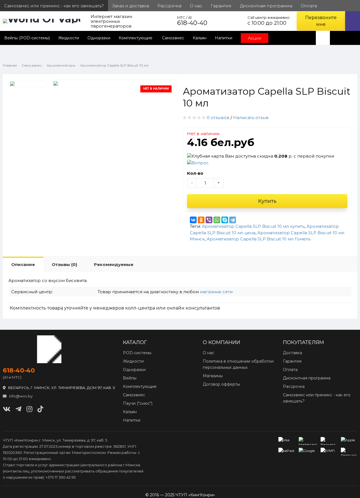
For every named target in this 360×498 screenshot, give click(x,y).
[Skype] (224, 220)
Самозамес (173, 37)
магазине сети (216, 291)
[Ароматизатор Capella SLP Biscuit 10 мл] (27, 83)
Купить (267, 201)
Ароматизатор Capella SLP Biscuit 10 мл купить (253, 226)
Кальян (199, 37)
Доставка (292, 352)
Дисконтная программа (306, 378)
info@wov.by (20, 396)
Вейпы (129, 378)
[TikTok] (40, 409)
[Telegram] (232, 220)
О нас (208, 352)
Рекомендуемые (113, 264)
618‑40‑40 (19, 370)
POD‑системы (137, 352)
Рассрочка (294, 386)
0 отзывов (218, 117)
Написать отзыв (251, 117)
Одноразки (98, 37)
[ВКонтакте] (193, 220)
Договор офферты (221, 384)
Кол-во (195, 173)
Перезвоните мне (321, 21)
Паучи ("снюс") (137, 403)
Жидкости (68, 37)
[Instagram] (29, 409)
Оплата (290, 369)
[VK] (6, 409)
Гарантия (292, 361)
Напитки (223, 37)
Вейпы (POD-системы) (27, 37)
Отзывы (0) (64, 264)
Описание (23, 264)
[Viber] (209, 220)
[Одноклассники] (201, 220)
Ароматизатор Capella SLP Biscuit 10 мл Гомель (258, 239)
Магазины (213, 375)
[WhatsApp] (216, 220)
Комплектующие (136, 37)
